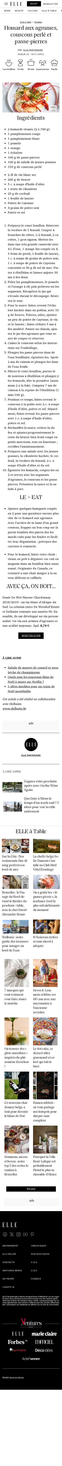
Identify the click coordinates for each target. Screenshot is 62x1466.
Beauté (19, 10)
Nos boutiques (40, 1253)
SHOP (34, 3)
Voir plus (31, 1188)
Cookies (36, 1278)
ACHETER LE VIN (31, 635)
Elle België (9, 1253)
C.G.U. (34, 1262)
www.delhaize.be (14, 708)
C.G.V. (34, 1270)
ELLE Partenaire (33, 50)
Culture (33, 10)
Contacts (8, 1262)
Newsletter (50, 3)
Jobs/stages (38, 1245)
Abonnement (10, 1245)
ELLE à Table (49, 10)
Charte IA (8, 1286)
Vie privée (8, 1278)
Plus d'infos (7, 1306)
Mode (7, 10)
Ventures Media (12, 1270)
